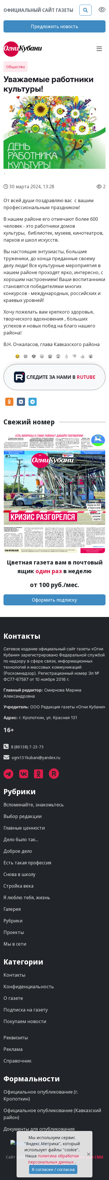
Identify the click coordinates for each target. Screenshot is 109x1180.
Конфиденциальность (28, 986)
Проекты (13, 932)
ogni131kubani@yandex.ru (36, 757)
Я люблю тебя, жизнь (26, 897)
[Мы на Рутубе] (57, 776)
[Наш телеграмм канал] (11, 776)
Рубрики (12, 920)
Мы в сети (14, 944)
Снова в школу (19, 874)
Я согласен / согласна (53, 1169)
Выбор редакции (22, 816)
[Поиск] (85, 10)
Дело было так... (20, 839)
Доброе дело (17, 851)
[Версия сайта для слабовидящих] (102, 10)
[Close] (88, 1154)
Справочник (17, 1061)
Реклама (13, 1049)
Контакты (14, 975)
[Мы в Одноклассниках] (41, 776)
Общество (15, 66)
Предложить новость (54, 26)
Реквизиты (15, 1037)
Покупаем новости (24, 1021)
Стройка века (18, 886)
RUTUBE (86, 377)
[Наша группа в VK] (26, 776)
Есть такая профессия (27, 862)
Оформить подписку (54, 600)
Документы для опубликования (39, 1129)
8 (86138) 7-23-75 (27, 747)
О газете (13, 998)
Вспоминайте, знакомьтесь (33, 804)
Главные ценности (24, 828)
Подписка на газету (25, 1010)
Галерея (12, 909)
